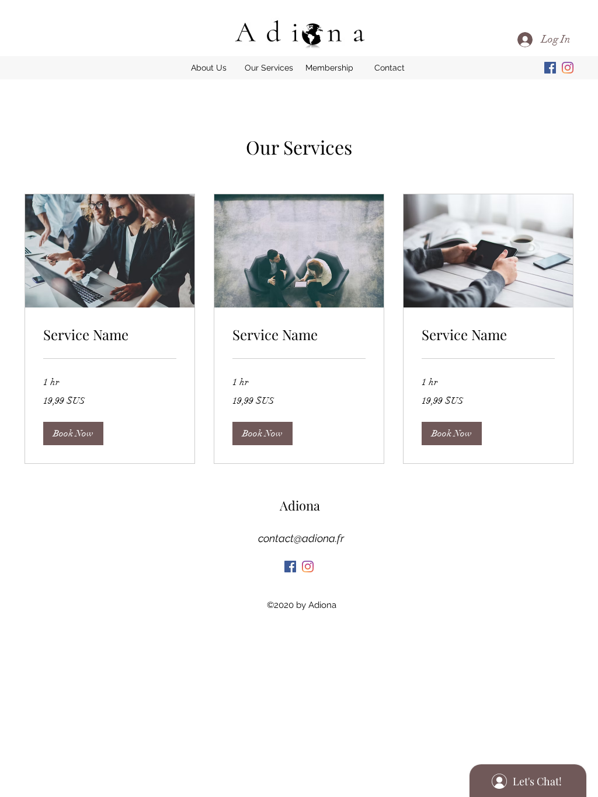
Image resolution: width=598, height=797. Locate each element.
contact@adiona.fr (301, 538)
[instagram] (567, 68)
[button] (269, 67)
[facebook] (550, 68)
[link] (109, 335)
